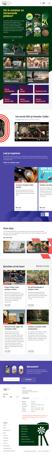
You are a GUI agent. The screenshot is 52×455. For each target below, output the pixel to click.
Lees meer (7, 305)
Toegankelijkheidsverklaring (29, 451)
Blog (4, 433)
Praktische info (7, 448)
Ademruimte (24, 431)
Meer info (18, 207)
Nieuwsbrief (6, 445)
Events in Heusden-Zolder (27, 441)
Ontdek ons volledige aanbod (11, 162)
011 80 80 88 (25, 393)
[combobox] (39, 398)
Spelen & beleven (25, 439)
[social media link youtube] (11, 397)
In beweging (24, 429)
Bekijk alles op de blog (42, 266)
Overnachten (6, 430)
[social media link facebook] (4, 397)
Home (4, 425)
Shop (4, 427)
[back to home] (7, 3)
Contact (5, 443)
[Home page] (12, 389)
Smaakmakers (25, 436)
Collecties (5, 438)
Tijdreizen (23, 434)
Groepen (5, 440)
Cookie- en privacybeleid (43, 451)
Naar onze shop (7, 237)
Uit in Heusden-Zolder (8, 451)
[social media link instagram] (17, 397)
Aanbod (5, 435)
